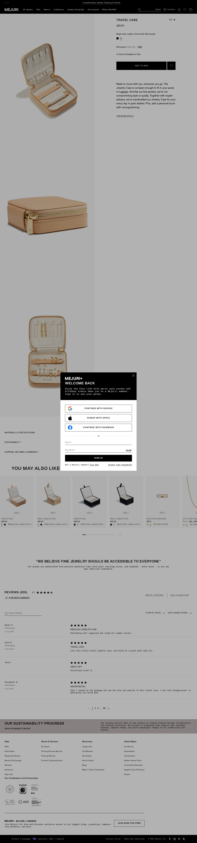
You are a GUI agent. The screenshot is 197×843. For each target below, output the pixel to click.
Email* (68, 442)
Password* (70, 450)
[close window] (133, 375)
